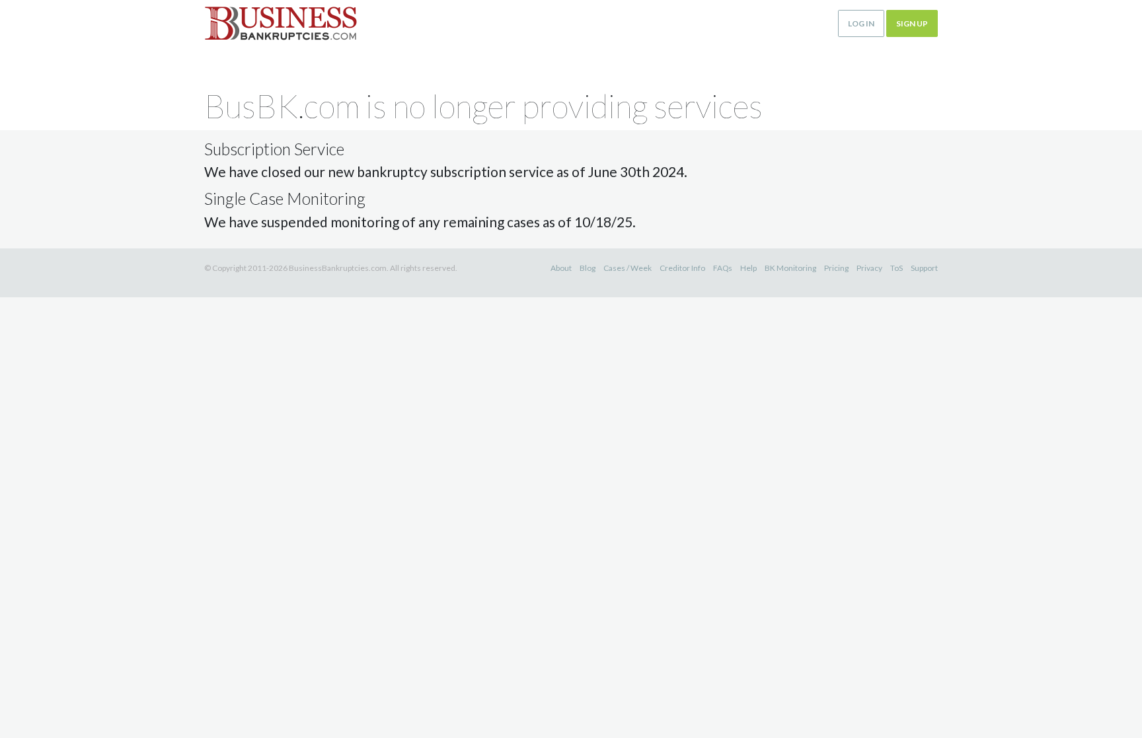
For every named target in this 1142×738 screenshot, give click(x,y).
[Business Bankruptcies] (280, 23)
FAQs (722, 268)
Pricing (836, 268)
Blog (587, 268)
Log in (861, 23)
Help (748, 268)
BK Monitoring (790, 268)
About (561, 268)
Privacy (869, 268)
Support (924, 268)
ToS (896, 268)
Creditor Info (682, 268)
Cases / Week (627, 268)
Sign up (912, 23)
